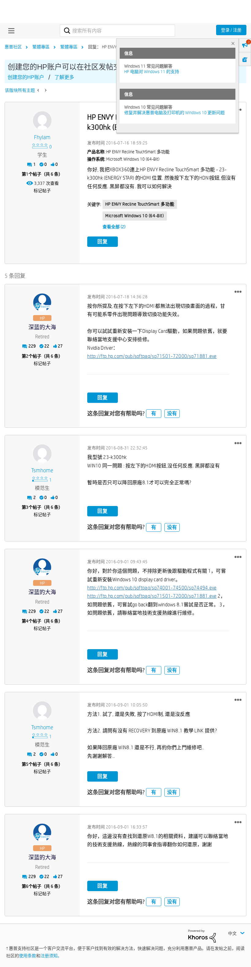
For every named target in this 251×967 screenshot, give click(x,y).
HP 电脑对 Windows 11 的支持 (151, 71)
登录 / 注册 (231, 30)
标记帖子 (42, 190)
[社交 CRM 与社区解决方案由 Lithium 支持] (202, 935)
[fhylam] (42, 120)
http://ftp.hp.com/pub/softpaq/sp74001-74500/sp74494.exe (152, 588)
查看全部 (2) (114, 226)
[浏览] (10, 30)
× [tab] (232, 43)
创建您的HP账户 (26, 77)
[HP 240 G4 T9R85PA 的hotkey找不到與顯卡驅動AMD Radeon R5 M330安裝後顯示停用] (38, 90)
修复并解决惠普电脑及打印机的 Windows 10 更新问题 (174, 112)
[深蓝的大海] (42, 302)
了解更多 (64, 77)
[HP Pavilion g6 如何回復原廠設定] (45, 90)
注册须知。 (51, 955)
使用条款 (27, 955)
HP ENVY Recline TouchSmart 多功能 (139, 204)
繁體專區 (41, 47)
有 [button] (153, 413)
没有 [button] (172, 413)
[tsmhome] (42, 453)
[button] (238, 292)
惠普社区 (13, 47)
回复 (102, 241)
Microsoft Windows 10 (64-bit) (134, 215)
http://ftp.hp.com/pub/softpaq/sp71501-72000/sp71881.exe (152, 356)
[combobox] (117, 30)
